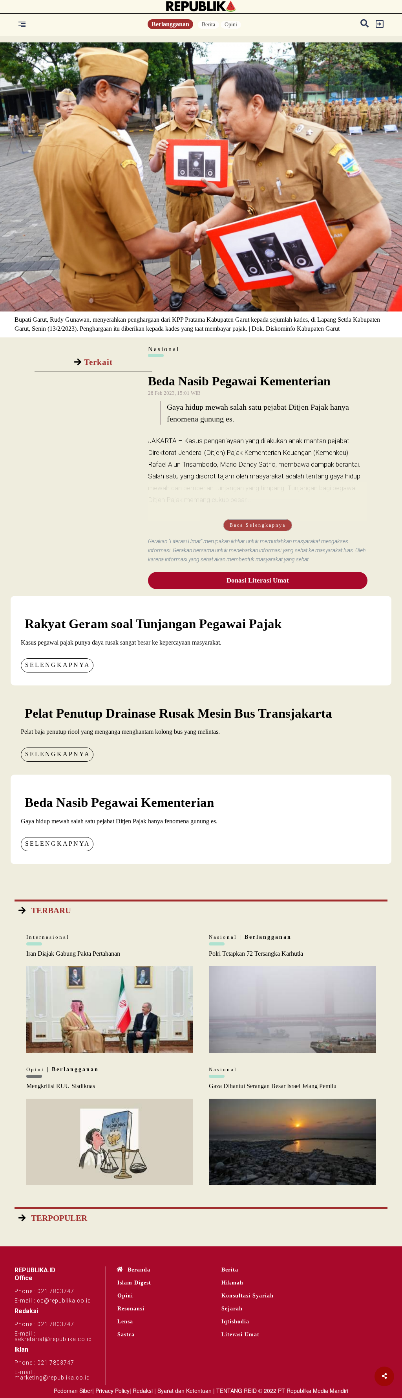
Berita (208, 24)
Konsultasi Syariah (247, 1296)
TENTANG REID (236, 1390)
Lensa (125, 1322)
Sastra (126, 1335)
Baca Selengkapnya (258, 525)
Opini (231, 24)
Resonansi (130, 1309)
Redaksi (143, 1390)
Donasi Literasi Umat (258, 580)
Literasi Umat (240, 1335)
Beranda (139, 1270)
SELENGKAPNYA (57, 664)
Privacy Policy (112, 1390)
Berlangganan (170, 24)
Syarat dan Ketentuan (184, 1390)
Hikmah (232, 1283)
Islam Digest (134, 1283)
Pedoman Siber (73, 1390)
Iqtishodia (235, 1322)
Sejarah (232, 1309)
